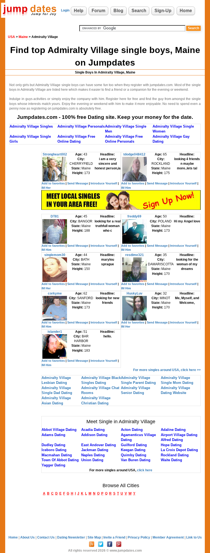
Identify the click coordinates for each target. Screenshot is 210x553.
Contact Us (46, 537)
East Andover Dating (98, 445)
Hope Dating (171, 445)
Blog (118, 10)
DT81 (55, 216)
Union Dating (92, 460)
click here (144, 470)
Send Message (77, 183)
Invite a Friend (114, 537)
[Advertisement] (25, 234)
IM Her (46, 187)
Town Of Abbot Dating (60, 460)
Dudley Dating (53, 445)
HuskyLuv (134, 293)
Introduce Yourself (104, 183)
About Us (28, 537)
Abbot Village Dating (59, 430)
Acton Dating (132, 430)
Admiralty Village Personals (81, 126)
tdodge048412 (134, 154)
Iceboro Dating (54, 450)
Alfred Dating (172, 440)
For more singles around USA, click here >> (167, 370)
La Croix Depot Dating (179, 450)
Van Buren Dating (135, 460)
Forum (98, 10)
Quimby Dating (133, 455)
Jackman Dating (94, 450)
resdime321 (134, 255)
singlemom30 (54, 255)
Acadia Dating (93, 430)
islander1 (55, 332)
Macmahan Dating (57, 455)
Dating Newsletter (71, 537)
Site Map (95, 537)
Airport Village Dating (179, 435)
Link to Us (194, 537)
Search (139, 10)
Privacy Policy (139, 537)
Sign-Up (162, 10)
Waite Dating (171, 460)
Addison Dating (94, 435)
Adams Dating (53, 435)
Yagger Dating (53, 465)
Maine (23, 37)
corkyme (55, 293)
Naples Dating (93, 455)
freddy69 (134, 216)
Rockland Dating (175, 455)
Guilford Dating (134, 445)
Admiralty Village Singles (31, 126)
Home (186, 10)
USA (11, 37)
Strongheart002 (55, 154)
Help (78, 10)
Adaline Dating (173, 430)
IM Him (126, 187)
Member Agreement (169, 537)
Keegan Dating (133, 450)
